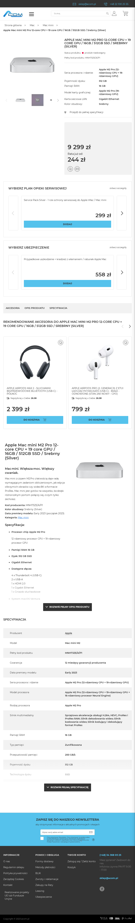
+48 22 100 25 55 (119, 4)
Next (122, 213)
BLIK (38, 873)
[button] (114, 13)
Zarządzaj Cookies (13, 879)
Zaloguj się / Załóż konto (82, 861)
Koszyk (72, 867)
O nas (6, 861)
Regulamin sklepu (13, 867)
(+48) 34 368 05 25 (110, 855)
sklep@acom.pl (87, 4)
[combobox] (80, 13)
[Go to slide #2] (37, 100)
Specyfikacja (58, 308)
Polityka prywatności (15, 873)
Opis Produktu (35, 308)
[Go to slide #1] (20, 100)
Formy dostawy (44, 861)
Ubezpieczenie (43, 896)
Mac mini (48, 25)
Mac (32, 25)
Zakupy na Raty (44, 885)
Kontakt (8, 885)
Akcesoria (13, 308)
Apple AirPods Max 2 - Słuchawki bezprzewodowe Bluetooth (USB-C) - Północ (32, 391)
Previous (13, 213)
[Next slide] (50, 64)
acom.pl (25, 919)
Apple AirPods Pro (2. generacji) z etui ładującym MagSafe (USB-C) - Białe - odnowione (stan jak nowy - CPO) (97, 391)
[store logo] (17, 14)
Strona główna (13, 25)
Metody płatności (45, 867)
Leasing (39, 890)
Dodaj (67, 224)
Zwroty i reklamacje (46, 879)
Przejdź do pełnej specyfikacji (86, 112)
